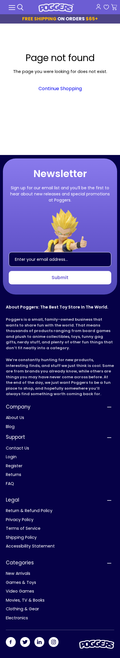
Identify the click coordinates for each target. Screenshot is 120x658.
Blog (10, 426)
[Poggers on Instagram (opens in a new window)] (54, 642)
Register (14, 466)
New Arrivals (18, 573)
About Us (15, 417)
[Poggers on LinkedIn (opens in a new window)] (39, 642)
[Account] (98, 7)
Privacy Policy (19, 520)
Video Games (20, 591)
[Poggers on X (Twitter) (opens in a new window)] (25, 642)
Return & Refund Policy (29, 510)
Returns (13, 474)
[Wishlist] (106, 7)
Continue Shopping (60, 88)
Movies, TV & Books (25, 600)
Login (11, 457)
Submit (60, 277)
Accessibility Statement (30, 546)
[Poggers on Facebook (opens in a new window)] (11, 642)
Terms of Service (23, 528)
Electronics (17, 618)
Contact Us (17, 448)
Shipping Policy (21, 537)
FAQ (10, 483)
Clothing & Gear (22, 609)
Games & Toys (21, 582)
